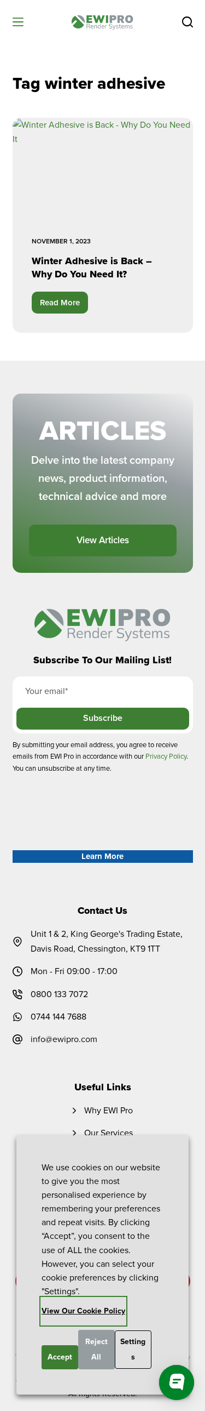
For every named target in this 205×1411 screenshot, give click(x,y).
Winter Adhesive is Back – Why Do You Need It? (92, 267)
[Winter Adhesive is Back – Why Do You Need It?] (103, 169)
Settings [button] (132, 1349)
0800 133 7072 (59, 994)
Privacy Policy (165, 756)
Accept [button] (60, 1357)
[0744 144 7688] (17, 1017)
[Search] (187, 21)
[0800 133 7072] (17, 994)
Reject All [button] (96, 1349)
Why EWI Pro (108, 1110)
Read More (64, 305)
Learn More (102, 856)
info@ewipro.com (64, 1039)
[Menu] (18, 21)
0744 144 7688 (58, 1016)
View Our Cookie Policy (83, 1311)
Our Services (108, 1132)
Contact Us (102, 910)
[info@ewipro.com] (17, 1039)
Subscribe (102, 718)
